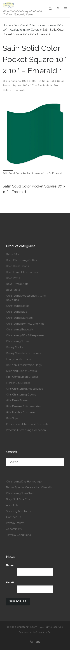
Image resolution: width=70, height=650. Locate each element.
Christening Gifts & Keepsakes (25, 335)
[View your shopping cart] (58, 8)
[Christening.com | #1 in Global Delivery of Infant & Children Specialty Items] (8, 5)
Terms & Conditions (18, 534)
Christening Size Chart (20, 493)
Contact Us (13, 517)
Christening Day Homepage (23, 481)
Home (7, 25)
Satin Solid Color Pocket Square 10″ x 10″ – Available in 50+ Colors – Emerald (33, 85)
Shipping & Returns (18, 511)
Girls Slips (12, 418)
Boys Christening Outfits (21, 260)
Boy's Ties (12, 300)
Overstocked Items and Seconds (27, 424)
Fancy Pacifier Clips (18, 359)
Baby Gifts (12, 254)
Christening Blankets (19, 317)
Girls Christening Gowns (21, 394)
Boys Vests (13, 278)
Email (10, 582)
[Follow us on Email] (38, 642)
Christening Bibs (16, 311)
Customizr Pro (43, 632)
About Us (12, 505)
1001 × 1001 (29, 80)
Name (10, 565)
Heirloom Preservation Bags (23, 365)
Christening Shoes (17, 341)
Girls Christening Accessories (24, 388)
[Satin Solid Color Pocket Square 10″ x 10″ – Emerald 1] (35, 134)
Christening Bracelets (20, 329)
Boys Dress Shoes (17, 266)
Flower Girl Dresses (18, 382)
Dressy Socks (14, 347)
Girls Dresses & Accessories (23, 406)
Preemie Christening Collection (26, 430)
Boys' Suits (13, 289)
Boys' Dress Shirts (17, 284)
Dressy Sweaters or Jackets (23, 353)
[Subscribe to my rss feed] (31, 642)
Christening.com (27, 627)
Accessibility (14, 529)
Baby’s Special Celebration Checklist (29, 487)
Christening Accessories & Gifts (26, 295)
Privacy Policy (15, 523)
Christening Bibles (17, 305)
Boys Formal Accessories (22, 272)
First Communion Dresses (22, 376)
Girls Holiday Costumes (21, 412)
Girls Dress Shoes (17, 400)
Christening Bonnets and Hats (25, 323)
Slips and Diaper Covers (21, 370)
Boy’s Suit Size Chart (19, 499)
